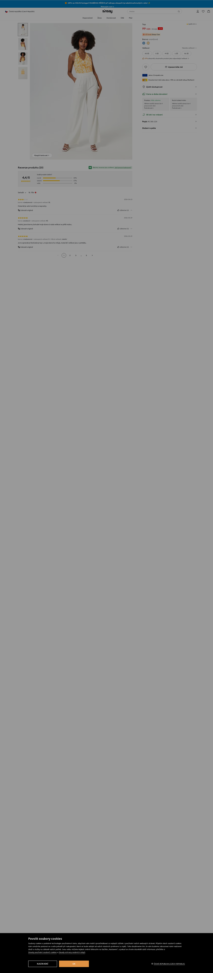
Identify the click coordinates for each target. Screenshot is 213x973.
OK (73, 963)
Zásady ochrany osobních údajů (72, 952)
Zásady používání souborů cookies (42, 952)
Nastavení (42, 963)
